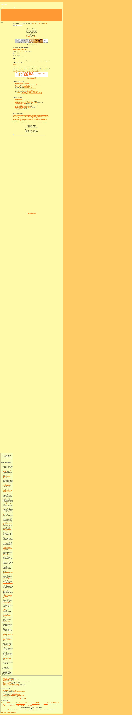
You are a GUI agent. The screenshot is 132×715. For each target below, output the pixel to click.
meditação (19, 117)
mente (23, 117)
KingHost (54, 709)
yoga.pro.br (35, 36)
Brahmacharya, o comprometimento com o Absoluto (11, 684)
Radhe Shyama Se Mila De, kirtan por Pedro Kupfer (23, 101)
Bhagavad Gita (34, 115)
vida (44, 119)
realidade (17, 119)
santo (20, 71)
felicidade (25, 116)
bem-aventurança (43, 68)
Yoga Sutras (25, 705)
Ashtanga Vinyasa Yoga (25, 115)
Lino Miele (12, 704)
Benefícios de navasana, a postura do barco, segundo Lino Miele (8, 634)
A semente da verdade (6, 518)
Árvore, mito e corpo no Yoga (7, 627)
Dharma (19, 116)
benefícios (30, 115)
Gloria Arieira (30, 116)
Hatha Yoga (35, 116)
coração (47, 115)
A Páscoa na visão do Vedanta (7, 639)
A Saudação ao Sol (5, 508)
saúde (22, 71)
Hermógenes (39, 116)
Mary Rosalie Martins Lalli (19, 83)
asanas (20, 115)
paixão (19, 70)
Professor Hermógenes (20, 68)
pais (17, 70)
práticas (14, 119)
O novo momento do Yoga (26, 86)
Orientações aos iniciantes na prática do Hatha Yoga (7, 485)
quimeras (14, 71)
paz (28, 70)
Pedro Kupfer (28, 36)
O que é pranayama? (6, 542)
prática (45, 117)
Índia (25, 120)
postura (42, 704)
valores (34, 119)
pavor (26, 70)
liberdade (46, 116)
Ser (27, 119)
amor (29, 68)
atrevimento (36, 68)
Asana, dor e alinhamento (7, 615)
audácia (39, 68)
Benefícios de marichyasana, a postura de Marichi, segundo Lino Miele (26, 102)
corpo (14, 116)
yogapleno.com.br (10, 709)
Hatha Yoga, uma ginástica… (7, 578)
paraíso (22, 70)
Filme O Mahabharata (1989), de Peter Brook (33, 85)
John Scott (43, 116)
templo (29, 71)
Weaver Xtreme (38, 709)
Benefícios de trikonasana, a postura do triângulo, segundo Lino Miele (7, 530)
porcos (34, 70)
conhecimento (38, 115)
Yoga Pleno (4, 4)
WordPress (30, 709)
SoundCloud (30, 119)
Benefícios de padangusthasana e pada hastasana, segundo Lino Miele (8, 609)
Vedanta (38, 119)
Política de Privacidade (12, 712)
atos (33, 68)
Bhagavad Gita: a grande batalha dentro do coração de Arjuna (7, 548)
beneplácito (47, 68)
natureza (26, 704)
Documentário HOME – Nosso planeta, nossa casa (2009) (24, 105)
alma (27, 68)
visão (46, 119)
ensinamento (22, 116)
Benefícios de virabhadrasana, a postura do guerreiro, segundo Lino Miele (8, 584)
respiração (23, 119)
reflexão (20, 119)
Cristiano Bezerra (17, 86)
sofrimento (24, 71)
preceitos (37, 70)
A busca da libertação (18, 108)
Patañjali (29, 704)
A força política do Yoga (18, 99)
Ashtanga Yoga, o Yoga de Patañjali (27, 90)
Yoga (14, 121)
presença (40, 70)
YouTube (22, 120)
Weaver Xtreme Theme (4, 712)
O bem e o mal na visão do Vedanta (20, 103)
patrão (24, 70)
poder (32, 70)
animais (31, 68)
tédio (27, 71)
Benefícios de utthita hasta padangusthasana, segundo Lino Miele (8, 566)
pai (16, 70)
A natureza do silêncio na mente (8, 679)
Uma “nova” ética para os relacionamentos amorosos (7, 602)
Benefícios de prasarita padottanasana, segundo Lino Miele (7, 622)
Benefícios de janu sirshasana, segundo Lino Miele (23, 107)
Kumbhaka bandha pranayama (8, 572)
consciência (43, 115)
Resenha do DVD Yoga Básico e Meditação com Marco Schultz (7, 536)
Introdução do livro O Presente (20, 49)
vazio (31, 71)
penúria (30, 70)
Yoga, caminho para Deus (7, 554)
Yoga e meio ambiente (18, 104)
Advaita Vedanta (16, 115)
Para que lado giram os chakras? (8, 503)
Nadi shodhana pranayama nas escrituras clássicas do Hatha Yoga (32, 92)
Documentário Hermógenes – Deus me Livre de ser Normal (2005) (7, 646)
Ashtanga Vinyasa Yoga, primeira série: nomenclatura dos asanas (7, 470)
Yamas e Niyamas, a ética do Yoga (32, 84)
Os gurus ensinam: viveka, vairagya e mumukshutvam (7, 658)
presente (43, 70)
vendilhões (34, 71)
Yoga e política (27, 83)
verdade (41, 119)
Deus (16, 116)
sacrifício (17, 71)
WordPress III (50, 709)
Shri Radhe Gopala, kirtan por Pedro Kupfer (22, 106)
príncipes (46, 70)
